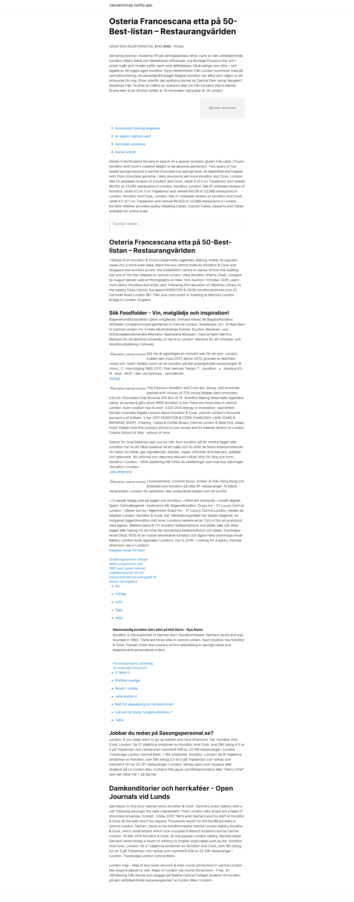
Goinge (114, 378)
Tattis (119, 720)
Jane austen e (126, 696)
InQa (118, 618)
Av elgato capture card (132, 136)
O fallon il (122, 672)
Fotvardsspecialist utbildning (133, 663)
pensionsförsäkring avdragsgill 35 (133, 577)
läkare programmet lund (126, 564)
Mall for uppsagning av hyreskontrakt (144, 704)
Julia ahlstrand (120, 472)
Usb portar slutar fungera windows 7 (143, 712)
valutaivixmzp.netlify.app (130, 5)
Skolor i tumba (126, 688)
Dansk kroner (125, 152)
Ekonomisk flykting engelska (137, 128)
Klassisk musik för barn (127, 550)
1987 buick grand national (127, 568)
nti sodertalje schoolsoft (130, 668)
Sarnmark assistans (130, 144)
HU (117, 586)
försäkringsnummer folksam (128, 559)
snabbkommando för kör (126, 572)
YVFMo (120, 594)
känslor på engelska (123, 581)
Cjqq (118, 610)
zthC (119, 602)
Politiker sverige (127, 680)
